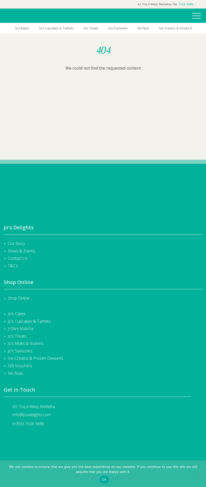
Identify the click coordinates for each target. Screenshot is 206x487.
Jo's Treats (91, 28)
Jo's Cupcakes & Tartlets (56, 28)
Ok (104, 479)
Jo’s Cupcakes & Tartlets (29, 321)
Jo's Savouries (118, 28)
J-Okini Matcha (20, 328)
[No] (199, 473)
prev (11, 28)
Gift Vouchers (20, 365)
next (194, 28)
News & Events (21, 251)
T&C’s (13, 265)
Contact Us (18, 258)
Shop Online (18, 298)
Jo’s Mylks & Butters (25, 343)
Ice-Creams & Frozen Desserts (180, 28)
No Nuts (143, 28)
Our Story (16, 243)
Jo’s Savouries (20, 351)
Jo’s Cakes (17, 313)
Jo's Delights (16, 14)
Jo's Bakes (22, 28)
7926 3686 (186, 4)
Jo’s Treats (17, 336)
